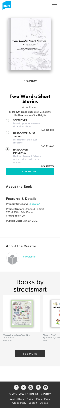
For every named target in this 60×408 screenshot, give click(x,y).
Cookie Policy (19, 402)
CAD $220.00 (47, 129)
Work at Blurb (17, 399)
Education (34, 204)
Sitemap (44, 402)
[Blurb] (6, 7)
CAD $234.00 (47, 146)
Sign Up (41, 6)
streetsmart (29, 256)
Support (33, 402)
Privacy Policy (43, 399)
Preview (30, 81)
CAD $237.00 (47, 165)
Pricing (30, 399)
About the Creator (21, 246)
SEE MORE (30, 353)
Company (46, 393)
